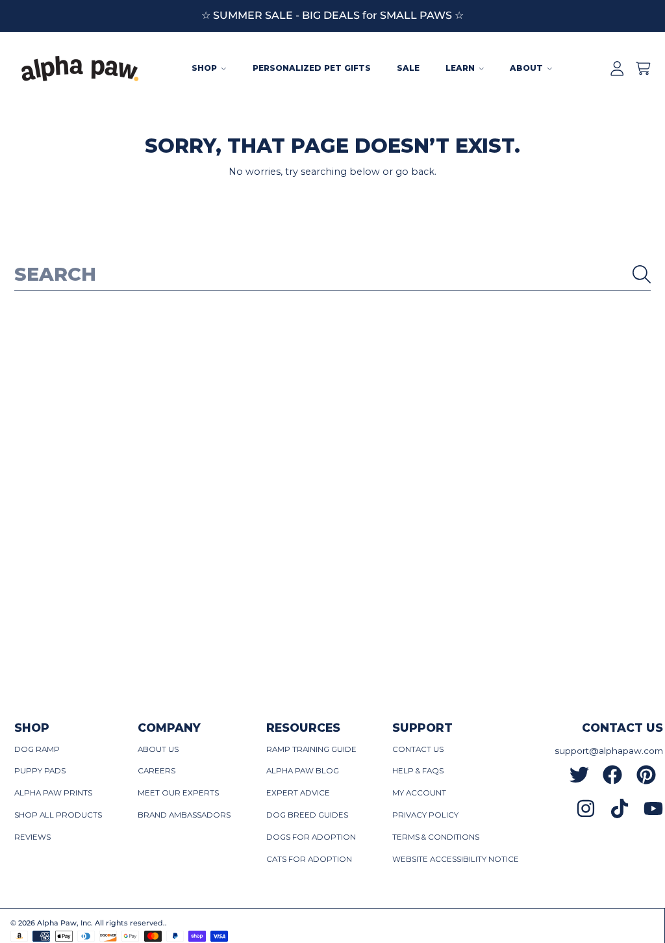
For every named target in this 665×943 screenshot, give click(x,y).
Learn (461, 68)
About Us (158, 749)
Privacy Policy (425, 815)
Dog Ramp (37, 749)
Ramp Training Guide (311, 749)
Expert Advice (298, 792)
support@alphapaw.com (609, 750)
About (528, 68)
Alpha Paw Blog (302, 770)
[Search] (641, 274)
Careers (156, 770)
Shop (206, 68)
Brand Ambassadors (184, 815)
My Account (419, 792)
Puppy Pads (40, 770)
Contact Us (418, 749)
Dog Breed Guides (307, 815)
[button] (643, 69)
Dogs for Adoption (311, 837)
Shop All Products (58, 815)
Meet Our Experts (178, 792)
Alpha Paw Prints (53, 792)
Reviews (32, 837)
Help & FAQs (418, 770)
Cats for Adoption (309, 859)
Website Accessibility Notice (455, 859)
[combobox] (332, 274)
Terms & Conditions (435, 837)
